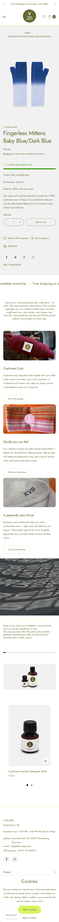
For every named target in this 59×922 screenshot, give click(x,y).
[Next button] (54, 4)
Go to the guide (15, 398)
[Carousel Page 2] (32, 785)
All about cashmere (17, 472)
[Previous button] (4, 4)
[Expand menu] (4, 17)
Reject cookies (29, 917)
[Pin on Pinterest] (24, 257)
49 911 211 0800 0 (27, 850)
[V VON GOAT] (29, 16)
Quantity (7, 214)
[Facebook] (6, 859)
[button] (44, 16)
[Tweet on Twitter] (15, 257)
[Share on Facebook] (6, 257)
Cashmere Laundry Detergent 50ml (28, 771)
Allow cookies (29, 909)
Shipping (7, 153)
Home (27, 32)
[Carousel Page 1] (27, 785)
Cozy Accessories (16, 549)
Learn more (37, 901)
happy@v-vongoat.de (20, 846)
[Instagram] (14, 859)
